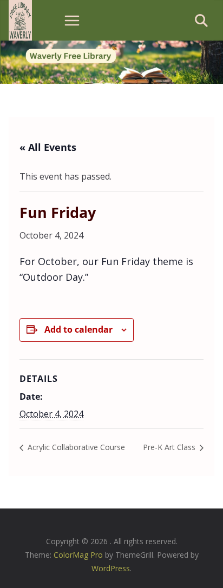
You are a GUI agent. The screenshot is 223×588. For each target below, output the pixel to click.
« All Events (47, 147)
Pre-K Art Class (170, 447)
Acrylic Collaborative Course (75, 447)
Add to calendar (78, 329)
